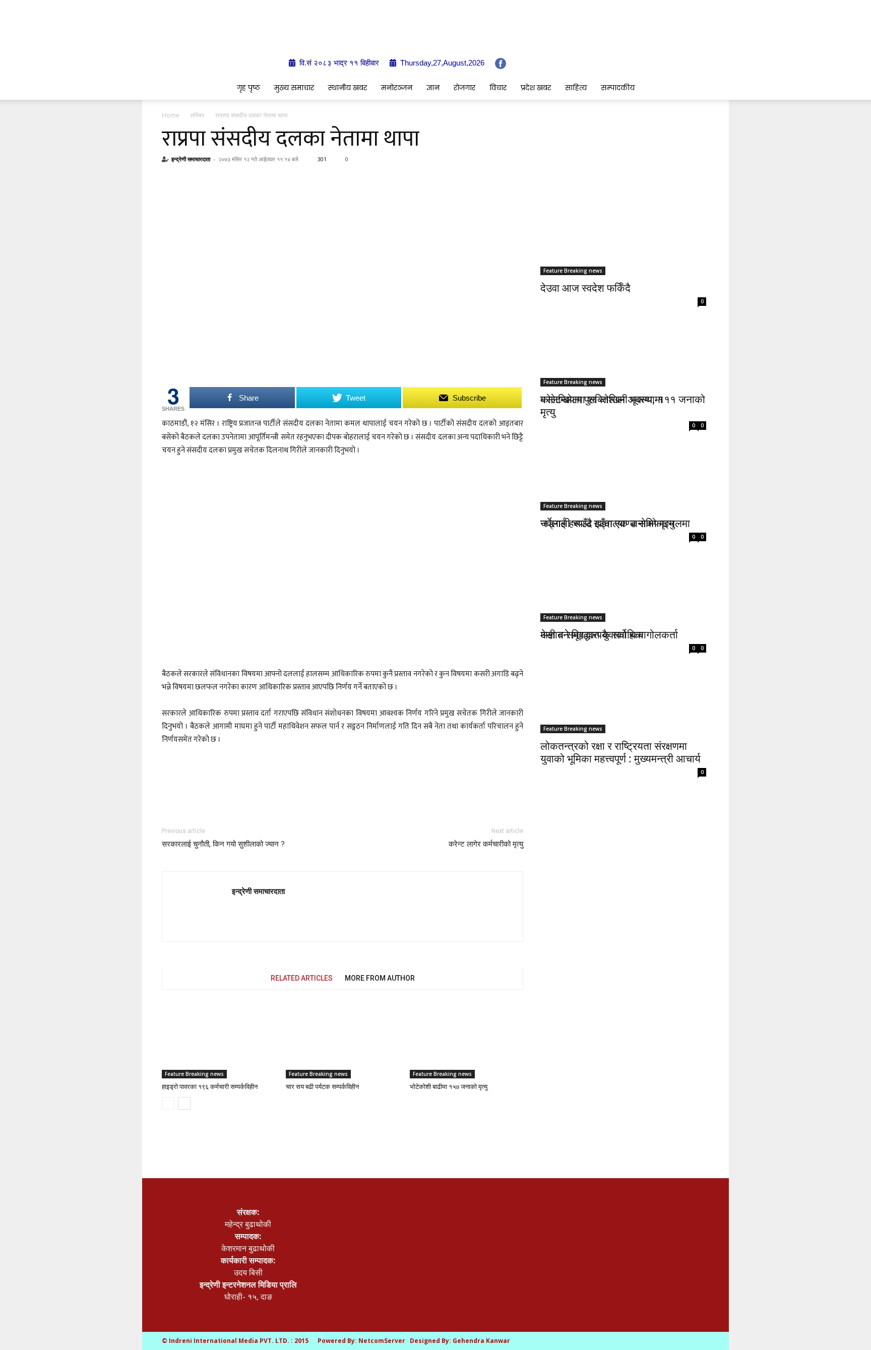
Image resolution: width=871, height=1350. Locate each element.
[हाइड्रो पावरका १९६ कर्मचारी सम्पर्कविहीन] (218, 1040)
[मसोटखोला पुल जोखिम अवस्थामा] (623, 343)
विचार (498, 88)
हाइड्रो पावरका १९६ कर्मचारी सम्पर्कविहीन (210, 1086)
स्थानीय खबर (347, 88)
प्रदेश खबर (536, 88)
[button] (692, 88)
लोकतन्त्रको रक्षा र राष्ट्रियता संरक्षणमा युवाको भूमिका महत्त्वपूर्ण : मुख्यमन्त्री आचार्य (620, 752)
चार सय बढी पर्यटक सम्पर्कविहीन (322, 1086)
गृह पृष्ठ (248, 88)
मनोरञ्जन (396, 88)
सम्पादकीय (618, 88)
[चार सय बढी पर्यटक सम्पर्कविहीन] (342, 1040)
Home (170, 115)
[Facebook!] (500, 63)
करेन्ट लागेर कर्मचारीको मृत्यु (486, 844)
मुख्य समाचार (294, 88)
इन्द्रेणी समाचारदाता (190, 159)
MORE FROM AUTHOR (380, 978)
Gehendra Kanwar (481, 1340)
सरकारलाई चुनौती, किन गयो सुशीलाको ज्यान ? (223, 844)
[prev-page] (168, 1103)
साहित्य (576, 88)
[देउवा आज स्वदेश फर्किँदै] (623, 235)
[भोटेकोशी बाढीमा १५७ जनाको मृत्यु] (466, 1040)
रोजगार (464, 88)
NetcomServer (381, 1340)
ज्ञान (433, 88)
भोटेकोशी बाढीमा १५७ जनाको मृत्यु (448, 1086)
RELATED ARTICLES (302, 978)
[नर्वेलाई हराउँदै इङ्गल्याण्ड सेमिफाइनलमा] (623, 458)
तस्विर (197, 115)
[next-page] (184, 1103)
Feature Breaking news (194, 1073)
